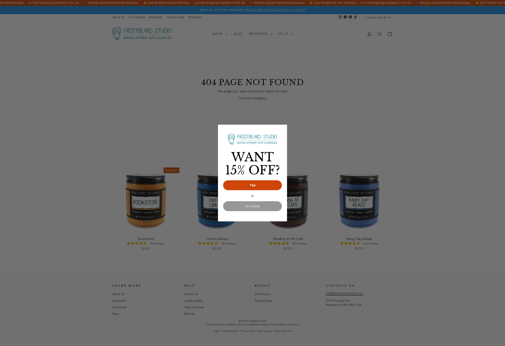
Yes (253, 185)
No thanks (252, 206)
